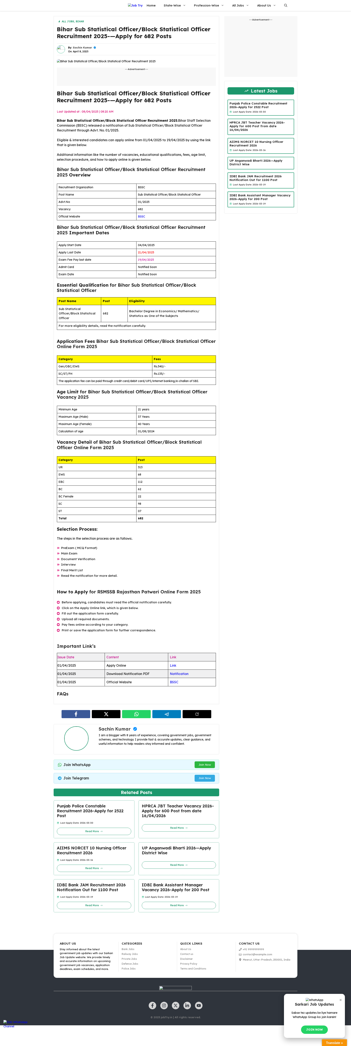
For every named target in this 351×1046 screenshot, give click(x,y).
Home (151, 5)
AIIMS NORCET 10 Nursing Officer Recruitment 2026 (91, 850)
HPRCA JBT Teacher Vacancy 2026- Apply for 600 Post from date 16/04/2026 (178, 811)
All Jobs (238, 5)
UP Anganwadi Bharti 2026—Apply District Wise (176, 850)
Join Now (205, 764)
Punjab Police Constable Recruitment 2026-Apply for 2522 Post (90, 811)
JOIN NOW (314, 1029)
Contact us (186, 954)
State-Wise (172, 5)
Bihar (80, 21)
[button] (285, 5)
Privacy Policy (188, 963)
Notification (179, 674)
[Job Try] (135, 5)
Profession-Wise (206, 5)
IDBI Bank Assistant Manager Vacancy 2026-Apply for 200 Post (175, 887)
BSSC (141, 216)
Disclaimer (186, 958)
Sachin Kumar (82, 47)
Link (173, 665)
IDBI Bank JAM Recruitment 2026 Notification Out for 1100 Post (91, 887)
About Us (264, 5)
